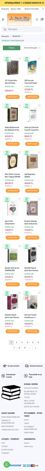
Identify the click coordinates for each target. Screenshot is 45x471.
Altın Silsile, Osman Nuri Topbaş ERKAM (12, 175)
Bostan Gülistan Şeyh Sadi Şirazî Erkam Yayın (30, 222)
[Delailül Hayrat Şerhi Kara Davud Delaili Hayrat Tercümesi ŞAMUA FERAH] (32, 255)
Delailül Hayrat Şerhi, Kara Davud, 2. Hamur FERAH (12, 316)
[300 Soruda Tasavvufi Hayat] (32, 67)
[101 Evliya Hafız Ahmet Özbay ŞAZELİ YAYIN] (12, 67)
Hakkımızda (28, 446)
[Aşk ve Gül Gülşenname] (12, 208)
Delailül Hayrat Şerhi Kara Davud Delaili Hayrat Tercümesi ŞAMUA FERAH (31, 269)
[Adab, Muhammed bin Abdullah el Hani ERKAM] (12, 114)
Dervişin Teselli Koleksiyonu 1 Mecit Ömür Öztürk (31, 316)
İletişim (27, 443)
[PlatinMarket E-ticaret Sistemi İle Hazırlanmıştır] (13, 465)
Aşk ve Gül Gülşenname (10, 222)
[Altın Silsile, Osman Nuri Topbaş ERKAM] (12, 161)
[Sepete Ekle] (13, 97)
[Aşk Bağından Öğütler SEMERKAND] (32, 161)
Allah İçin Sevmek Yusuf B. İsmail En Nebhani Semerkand (31, 128)
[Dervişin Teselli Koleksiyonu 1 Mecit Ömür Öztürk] (32, 302)
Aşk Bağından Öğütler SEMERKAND (29, 175)
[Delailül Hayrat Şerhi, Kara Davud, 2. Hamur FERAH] (12, 302)
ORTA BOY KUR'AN (31, 388)
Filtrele (12, 48)
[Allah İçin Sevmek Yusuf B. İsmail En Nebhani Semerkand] (32, 114)
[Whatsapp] (7, 464)
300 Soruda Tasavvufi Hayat (30, 82)
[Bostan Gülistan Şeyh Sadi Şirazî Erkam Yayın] (32, 208)
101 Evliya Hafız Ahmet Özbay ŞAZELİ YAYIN (11, 82)
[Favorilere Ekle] (20, 59)
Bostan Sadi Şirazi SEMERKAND (12, 269)
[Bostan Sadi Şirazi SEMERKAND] (12, 255)
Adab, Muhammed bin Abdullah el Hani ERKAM (12, 128)
